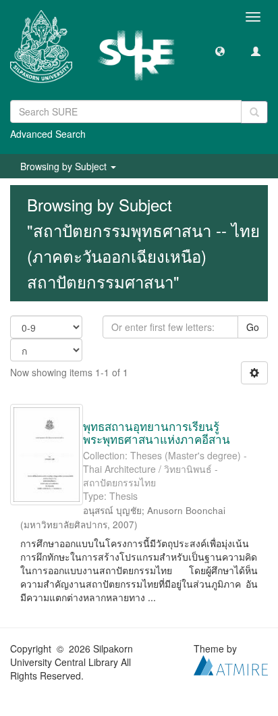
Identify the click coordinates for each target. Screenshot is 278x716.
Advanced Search (48, 133)
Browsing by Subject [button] (64, 166)
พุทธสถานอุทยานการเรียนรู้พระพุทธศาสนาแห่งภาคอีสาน (156, 432)
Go (252, 327)
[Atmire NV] (231, 664)
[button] (220, 50)
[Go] (254, 112)
